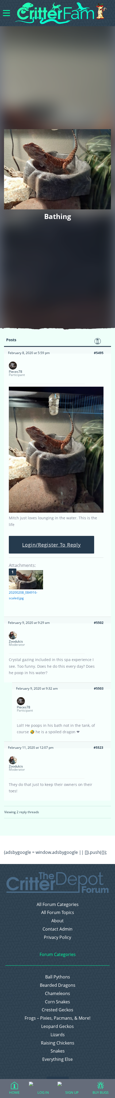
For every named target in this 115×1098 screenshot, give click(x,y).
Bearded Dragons (57, 985)
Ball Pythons (57, 977)
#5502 (98, 622)
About (57, 921)
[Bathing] (56, 511)
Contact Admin (57, 929)
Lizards (58, 1035)
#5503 (98, 688)
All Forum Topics (57, 912)
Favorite (97, 341)
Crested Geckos (57, 1010)
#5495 (98, 353)
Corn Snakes (57, 1002)
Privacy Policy (57, 937)
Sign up (72, 1092)
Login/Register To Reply (51, 545)
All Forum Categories (58, 904)
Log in (43, 1092)
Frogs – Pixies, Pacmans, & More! (57, 1018)
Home (14, 1092)
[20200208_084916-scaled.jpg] (26, 579)
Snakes (58, 1051)
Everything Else (57, 1059)
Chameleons (57, 993)
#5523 (98, 747)
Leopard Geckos (57, 1026)
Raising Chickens (57, 1043)
